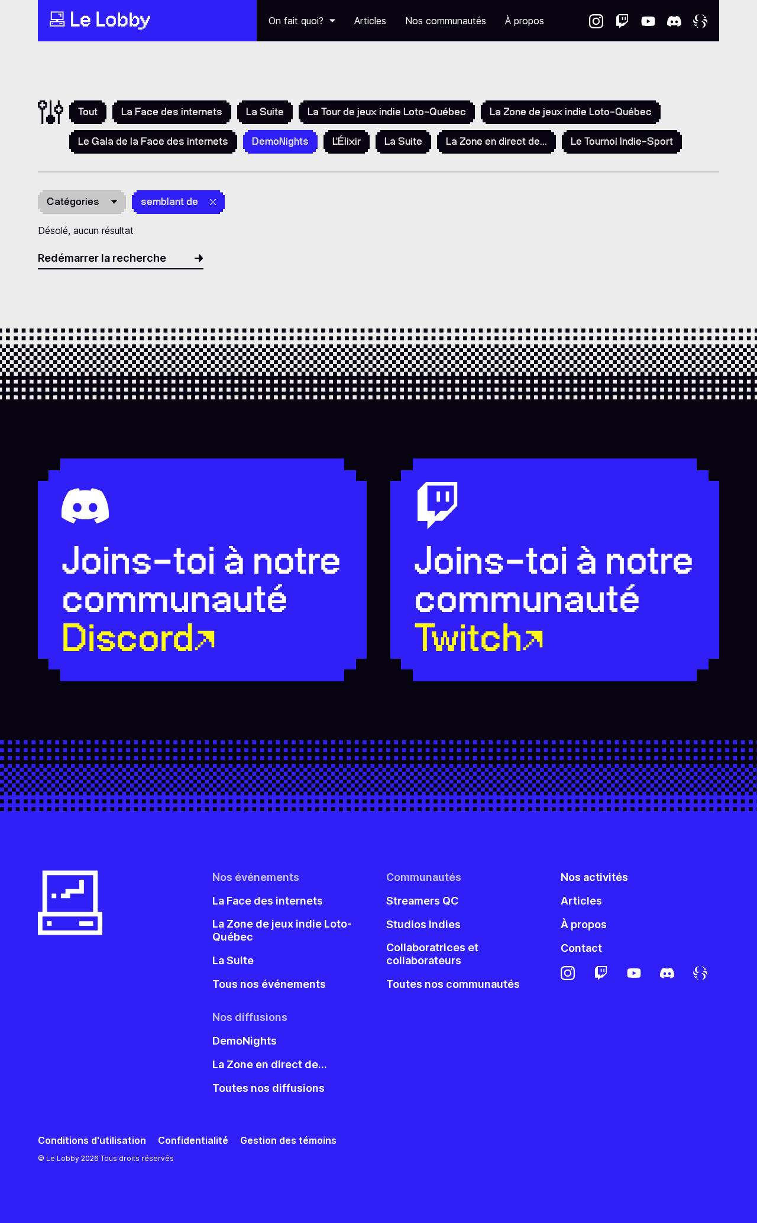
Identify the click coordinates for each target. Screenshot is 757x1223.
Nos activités (594, 877)
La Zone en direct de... (496, 141)
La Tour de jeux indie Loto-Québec (387, 111)
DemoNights (244, 1041)
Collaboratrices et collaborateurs (432, 954)
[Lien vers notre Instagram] (596, 20)
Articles (370, 21)
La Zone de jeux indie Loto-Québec (571, 111)
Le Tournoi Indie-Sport (622, 141)
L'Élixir (346, 141)
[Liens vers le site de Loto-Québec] (700, 20)
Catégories (73, 201)
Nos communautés (445, 21)
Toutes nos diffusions (268, 1088)
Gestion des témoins (288, 1140)
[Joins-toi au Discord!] (674, 20)
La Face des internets (171, 111)
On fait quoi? (295, 21)
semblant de (169, 201)
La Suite (265, 111)
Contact (581, 948)
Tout (88, 111)
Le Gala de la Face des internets (153, 141)
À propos (524, 21)
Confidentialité (193, 1140)
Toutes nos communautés (453, 984)
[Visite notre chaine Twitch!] (622, 20)
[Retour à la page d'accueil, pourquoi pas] (147, 20)
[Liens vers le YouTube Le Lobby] (648, 20)
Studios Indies (423, 924)
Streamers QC (422, 901)
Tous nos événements (269, 984)
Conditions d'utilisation (92, 1140)
